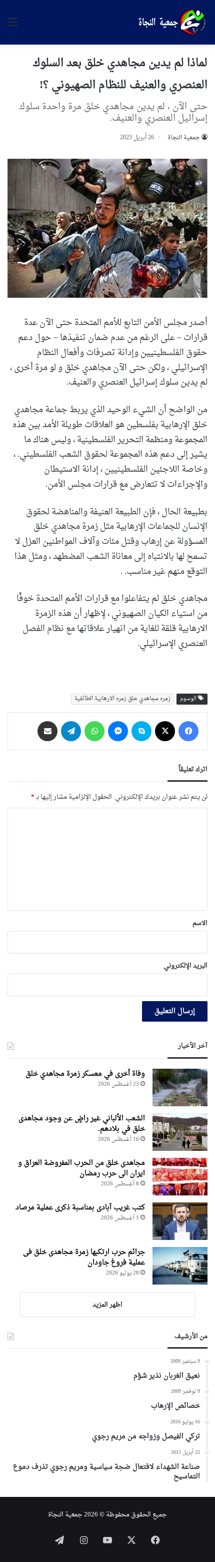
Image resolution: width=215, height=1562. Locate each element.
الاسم (200, 923)
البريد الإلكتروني (186, 966)
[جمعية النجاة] (171, 23)
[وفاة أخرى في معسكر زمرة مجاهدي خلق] (180, 1087)
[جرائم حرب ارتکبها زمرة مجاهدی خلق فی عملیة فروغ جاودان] (180, 1266)
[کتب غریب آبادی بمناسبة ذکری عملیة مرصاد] (180, 1221)
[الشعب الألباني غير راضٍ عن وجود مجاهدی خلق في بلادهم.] (180, 1132)
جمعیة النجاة (184, 137)
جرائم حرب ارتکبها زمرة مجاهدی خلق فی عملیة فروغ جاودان (84, 1257)
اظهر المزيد (107, 1305)
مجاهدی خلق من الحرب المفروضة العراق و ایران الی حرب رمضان (81, 1168)
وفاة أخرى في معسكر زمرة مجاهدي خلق (85, 1074)
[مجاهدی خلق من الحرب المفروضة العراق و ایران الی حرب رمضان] (180, 1176)
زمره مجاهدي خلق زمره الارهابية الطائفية (122, 699)
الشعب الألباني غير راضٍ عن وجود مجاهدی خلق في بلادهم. (81, 1124)
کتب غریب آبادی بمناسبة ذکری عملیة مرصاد (80, 1207)
